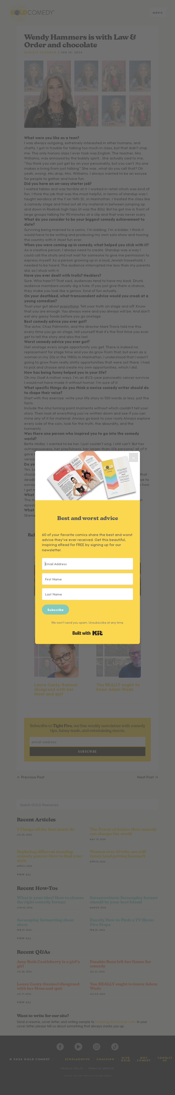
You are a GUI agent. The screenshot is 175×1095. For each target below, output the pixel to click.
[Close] (133, 457)
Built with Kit (87, 633)
